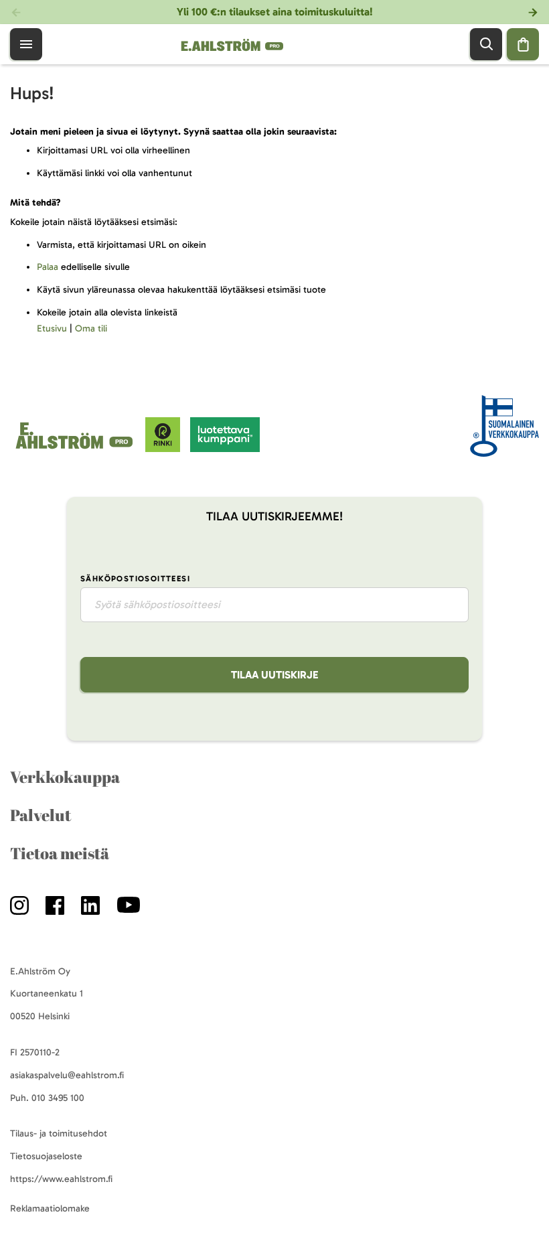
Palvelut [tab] (40, 815)
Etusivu (52, 328)
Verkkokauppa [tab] (65, 777)
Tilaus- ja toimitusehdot (58, 1133)
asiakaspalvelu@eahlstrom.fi (67, 1075)
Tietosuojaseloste (46, 1156)
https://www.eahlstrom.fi (61, 1179)
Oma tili (91, 328)
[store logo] (77, 449)
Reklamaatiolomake (50, 1208)
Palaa (47, 267)
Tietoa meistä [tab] (59, 853)
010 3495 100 (57, 1098)
